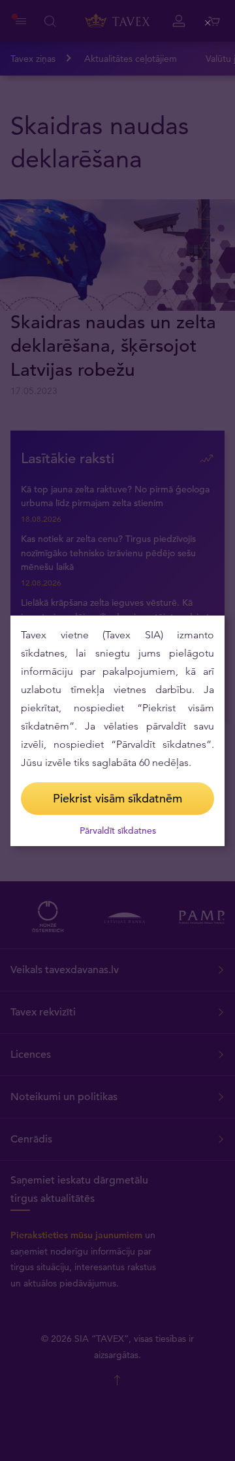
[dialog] (117, 731)
